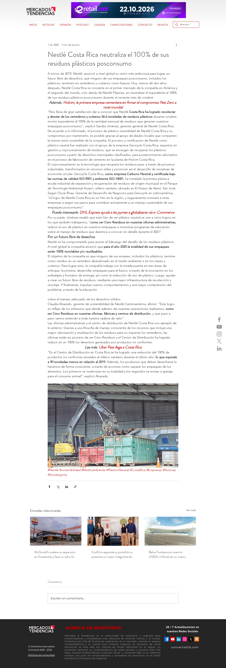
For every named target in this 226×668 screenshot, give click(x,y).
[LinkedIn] (219, 348)
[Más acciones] (176, 45)
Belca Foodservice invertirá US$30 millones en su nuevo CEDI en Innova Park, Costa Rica (170, 554)
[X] (219, 341)
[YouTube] (219, 326)
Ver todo (191, 510)
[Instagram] (219, 334)
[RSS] (196, 639)
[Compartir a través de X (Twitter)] (58, 486)
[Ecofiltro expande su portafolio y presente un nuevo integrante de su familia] (113, 531)
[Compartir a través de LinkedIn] (66, 486)
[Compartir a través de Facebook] (49, 486)
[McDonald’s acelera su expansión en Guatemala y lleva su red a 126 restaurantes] (55, 531)
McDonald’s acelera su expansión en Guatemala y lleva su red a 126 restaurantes (55, 554)
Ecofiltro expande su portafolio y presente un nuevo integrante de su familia (112, 554)
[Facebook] (219, 319)
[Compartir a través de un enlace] (75, 486)
